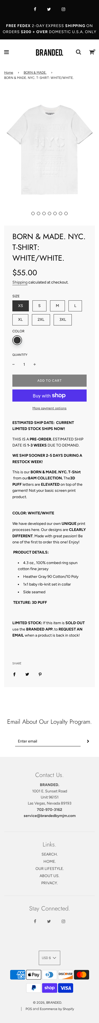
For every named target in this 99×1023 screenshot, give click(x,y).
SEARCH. (50, 854)
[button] (33, 213)
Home (8, 72)
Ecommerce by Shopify (57, 1009)
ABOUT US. (49, 876)
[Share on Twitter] (27, 674)
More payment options (49, 408)
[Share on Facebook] (14, 674)
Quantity (20, 355)
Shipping (20, 282)
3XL (62, 319)
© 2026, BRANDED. (47, 1003)
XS (20, 305)
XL (20, 319)
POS (29, 1009)
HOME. (49, 861)
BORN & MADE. (35, 72)
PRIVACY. (49, 883)
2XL (41, 319)
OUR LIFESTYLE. (49, 868)
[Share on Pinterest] (40, 674)
